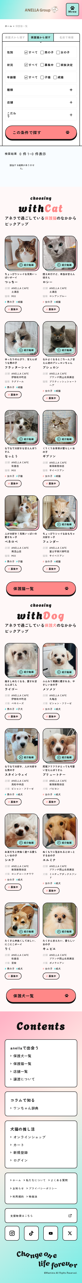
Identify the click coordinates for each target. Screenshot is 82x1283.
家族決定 (67, 65)
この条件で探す (26, 132)
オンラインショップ (29, 1136)
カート (18, 1144)
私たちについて (36, 1180)
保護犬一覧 (23, 995)
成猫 (61, 77)
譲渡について (24, 1078)
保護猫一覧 (23, 588)
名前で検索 (66, 37)
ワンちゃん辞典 (26, 1108)
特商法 (33, 1196)
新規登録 (20, 1152)
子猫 (48, 77)
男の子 (49, 52)
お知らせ (18, 1188)
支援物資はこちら (21, 1216)
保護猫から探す (41, 37)
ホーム (17, 1180)
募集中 (49, 65)
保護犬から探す (15, 37)
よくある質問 (59, 1180)
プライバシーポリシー (43, 1188)
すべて (33, 52)
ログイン (20, 1160)
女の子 (65, 52)
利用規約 (18, 1196)
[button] (72, 9)
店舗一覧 (20, 1071)
